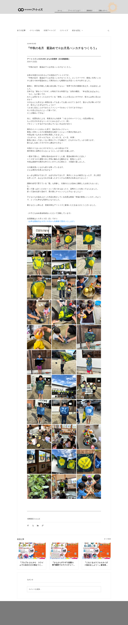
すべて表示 (107, 539)
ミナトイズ (64, 30)
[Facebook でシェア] (28, 525)
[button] (90, 10)
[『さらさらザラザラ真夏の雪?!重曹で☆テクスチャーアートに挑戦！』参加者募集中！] (64, 551)
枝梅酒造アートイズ (33, 519)
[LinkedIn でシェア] (38, 525)
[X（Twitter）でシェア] (33, 525)
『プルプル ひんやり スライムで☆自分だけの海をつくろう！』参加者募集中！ (32, 564)
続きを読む (76, 30)
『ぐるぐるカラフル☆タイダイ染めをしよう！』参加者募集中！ (96, 564)
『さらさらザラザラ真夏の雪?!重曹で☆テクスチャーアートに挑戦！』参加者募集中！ (63, 564)
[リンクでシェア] (43, 525)
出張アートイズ (50, 30)
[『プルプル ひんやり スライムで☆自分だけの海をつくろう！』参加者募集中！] (31, 551)
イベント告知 (35, 30)
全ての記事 (21, 30)
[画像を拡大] (39, 237)
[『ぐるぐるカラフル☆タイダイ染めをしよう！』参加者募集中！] (96, 551)
